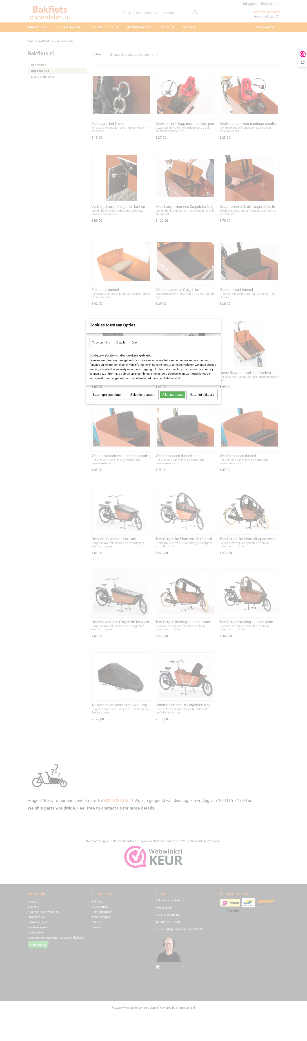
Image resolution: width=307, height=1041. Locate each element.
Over (135, 342)
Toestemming (101, 342)
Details (120, 342)
